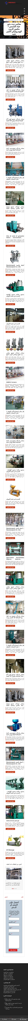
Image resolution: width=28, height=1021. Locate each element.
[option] (14, 876)
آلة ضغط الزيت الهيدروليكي (9, 986)
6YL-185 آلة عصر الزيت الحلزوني (10, 988)
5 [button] (16, 888)
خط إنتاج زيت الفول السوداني (9, 979)
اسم (10, 916)
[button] (24, 9)
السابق (6, 897)
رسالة (10, 934)
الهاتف (10, 928)
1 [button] (11, 888)
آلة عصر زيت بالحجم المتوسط (9, 992)
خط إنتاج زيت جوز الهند (8, 975)
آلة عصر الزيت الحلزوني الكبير (9, 991)
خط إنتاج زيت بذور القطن (8, 978)
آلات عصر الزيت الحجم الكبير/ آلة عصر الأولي (12, 989)
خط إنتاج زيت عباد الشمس (9, 972)
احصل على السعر (10, 70)
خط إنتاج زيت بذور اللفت (8, 976)
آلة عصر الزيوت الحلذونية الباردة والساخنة (11, 985)
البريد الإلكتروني (12, 922)
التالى (22, 897)
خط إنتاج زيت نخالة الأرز (8, 973)
